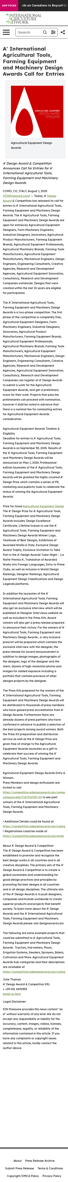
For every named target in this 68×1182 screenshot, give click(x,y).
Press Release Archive (40, 1160)
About (17, 1160)
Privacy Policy (51, 1176)
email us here (12, 994)
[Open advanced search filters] (53, 32)
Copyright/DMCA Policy (23, 1176)
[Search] (45, 32)
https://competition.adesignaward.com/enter (33, 836)
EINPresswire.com (16, 196)
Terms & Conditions (50, 1168)
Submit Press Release (19, 1168)
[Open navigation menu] (6, 32)
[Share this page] (62, 32)
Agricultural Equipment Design (43, 506)
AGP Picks (9, 5)
